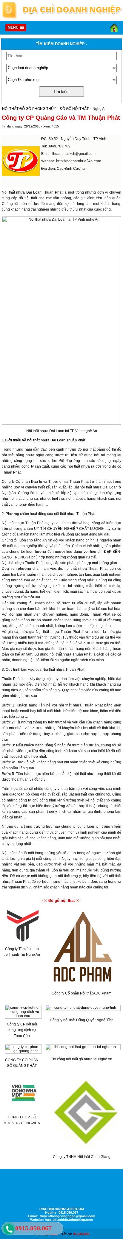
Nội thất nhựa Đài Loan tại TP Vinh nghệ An (61, 431)
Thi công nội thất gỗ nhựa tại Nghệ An (81, 1059)
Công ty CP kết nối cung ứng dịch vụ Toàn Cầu (22, 1030)
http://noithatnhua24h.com (78, 161)
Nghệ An (100, 109)
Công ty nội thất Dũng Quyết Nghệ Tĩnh (81, 1020)
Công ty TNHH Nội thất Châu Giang (81, 1157)
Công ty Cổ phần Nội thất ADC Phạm (81, 993)
